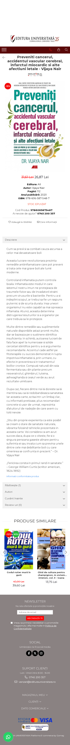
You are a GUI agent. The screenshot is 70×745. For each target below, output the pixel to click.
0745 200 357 (36, 677)
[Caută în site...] (66, 50)
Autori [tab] (8, 491)
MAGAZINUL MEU (34, 695)
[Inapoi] (2, 58)
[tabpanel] (35, 126)
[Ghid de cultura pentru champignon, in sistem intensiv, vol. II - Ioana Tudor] (51, 549)
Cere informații (48, 222)
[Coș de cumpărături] (58, 50)
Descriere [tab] (11, 239)
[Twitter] (35, 653)
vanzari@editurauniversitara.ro (37, 681)
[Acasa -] (35, 38)
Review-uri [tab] (13, 504)
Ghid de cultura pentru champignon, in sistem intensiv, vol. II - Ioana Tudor (51, 575)
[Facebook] (29, 653)
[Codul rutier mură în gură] (18, 549)
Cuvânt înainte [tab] (14, 498)
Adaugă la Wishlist (21, 222)
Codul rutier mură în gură (19, 573)
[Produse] (4, 50)
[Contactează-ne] (50, 50)
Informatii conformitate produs (23, 476)
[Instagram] (41, 653)
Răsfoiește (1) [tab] (13, 485)
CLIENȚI (33, 701)
